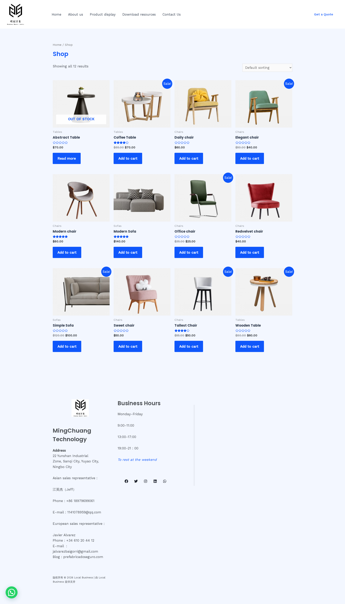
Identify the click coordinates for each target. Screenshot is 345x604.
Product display (103, 14)
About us (75, 14)
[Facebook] (126, 481)
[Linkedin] (155, 481)
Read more (67, 158)
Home (56, 14)
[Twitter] (136, 481)
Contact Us (172, 14)
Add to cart (127, 158)
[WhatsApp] (165, 481)
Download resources (139, 14)
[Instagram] (145, 481)
